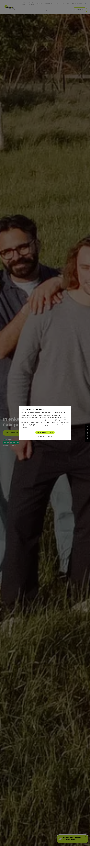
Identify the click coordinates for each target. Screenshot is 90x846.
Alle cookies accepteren (45, 432)
